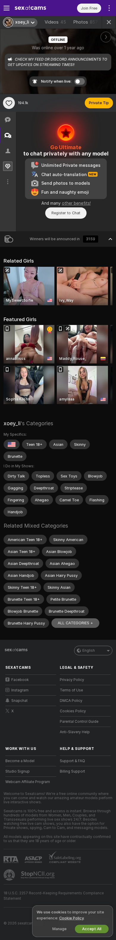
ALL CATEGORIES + (75, 623)
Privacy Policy (72, 680)
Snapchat (19, 701)
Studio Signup (17, 771)
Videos (55, 22)
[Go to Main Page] (35, 8)
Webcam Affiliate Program (27, 782)
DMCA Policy (71, 701)
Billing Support (72, 771)
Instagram (20, 690)
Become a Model (20, 761)
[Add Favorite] (9, 103)
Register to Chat (65, 213)
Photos (85, 22)
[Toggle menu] (6, 8)
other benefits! (76, 203)
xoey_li (12, 423)
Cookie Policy (71, 918)
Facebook (20, 680)
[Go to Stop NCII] (38, 875)
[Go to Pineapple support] (10, 875)
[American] (12, 444)
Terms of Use (71, 690)
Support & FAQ (72, 761)
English (88, 650)
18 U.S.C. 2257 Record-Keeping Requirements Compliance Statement (54, 896)
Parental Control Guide (79, 721)
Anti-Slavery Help (75, 732)
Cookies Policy (73, 711)
